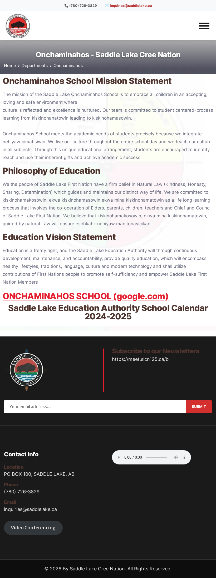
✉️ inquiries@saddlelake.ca (128, 5)
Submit (199, 406)
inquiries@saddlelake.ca (30, 509)
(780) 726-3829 (22, 491)
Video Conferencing (33, 528)
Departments (35, 65)
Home (10, 65)
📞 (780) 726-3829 (80, 5)
